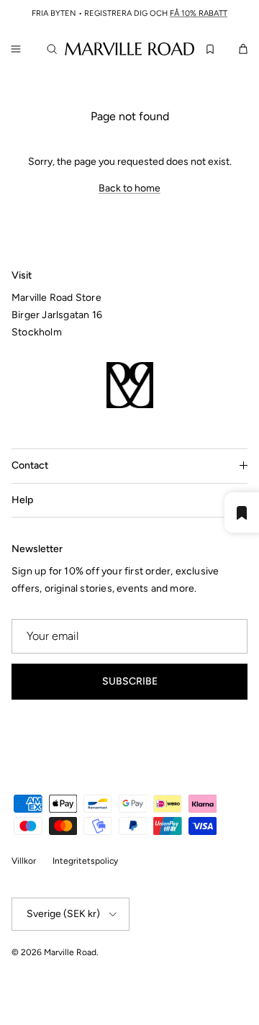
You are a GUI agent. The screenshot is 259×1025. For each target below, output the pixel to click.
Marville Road (70, 952)
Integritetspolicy (85, 861)
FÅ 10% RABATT (198, 13)
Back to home (129, 188)
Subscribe (130, 681)
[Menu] (16, 49)
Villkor (24, 861)
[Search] (55, 49)
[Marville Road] (129, 48)
